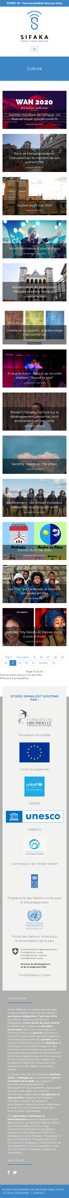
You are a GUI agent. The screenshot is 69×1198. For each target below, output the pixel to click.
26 (41, 657)
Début (8, 657)
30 (6, 662)
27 (48, 657)
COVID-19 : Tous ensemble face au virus (34, 3)
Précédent (22, 657)
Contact (39, 1193)
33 (26, 662)
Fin (53, 662)
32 (19, 662)
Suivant (43, 662)
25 (34, 657)
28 (55, 657)
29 (62, 657)
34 (33, 662)
